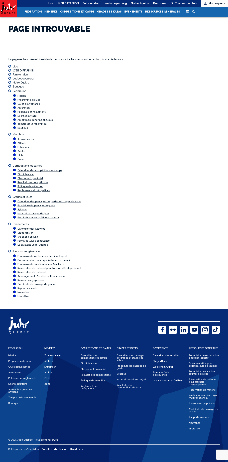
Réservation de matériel (32, 272)
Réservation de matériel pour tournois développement (49, 268)
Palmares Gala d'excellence (34, 240)
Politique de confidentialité (23, 449)
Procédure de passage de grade (36, 205)
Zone (21, 159)
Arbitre (22, 151)
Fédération (33, 11)
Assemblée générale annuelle (35, 119)
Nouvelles (23, 292)
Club (20, 155)
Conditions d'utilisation (54, 449)
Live (51, 3)
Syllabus (22, 209)
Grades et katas (109, 11)
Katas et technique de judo (33, 213)
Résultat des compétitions (33, 182)
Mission (22, 95)
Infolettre (23, 296)
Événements (133, 11)
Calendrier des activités (31, 228)
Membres (50, 11)
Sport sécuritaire (27, 115)
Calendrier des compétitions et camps (40, 170)
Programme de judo (29, 99)
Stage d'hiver (25, 232)
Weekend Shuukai (28, 236)
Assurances (24, 107)
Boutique (159, 3)
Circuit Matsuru (26, 174)
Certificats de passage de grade (36, 284)
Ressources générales (162, 11)
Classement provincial (30, 178)
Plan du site (76, 449)
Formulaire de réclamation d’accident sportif (43, 256)
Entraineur (23, 147)
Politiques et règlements (32, 111)
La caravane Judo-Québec (33, 244)
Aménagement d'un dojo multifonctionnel (42, 276)
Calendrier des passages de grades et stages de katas (49, 201)
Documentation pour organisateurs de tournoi (44, 260)
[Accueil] (8, 8)
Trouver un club (186, 3)
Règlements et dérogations (34, 190)
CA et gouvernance (29, 103)
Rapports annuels (27, 288)
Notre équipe (140, 3)
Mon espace (217, 3)
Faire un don (91, 3)
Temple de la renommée (32, 123)
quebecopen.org (115, 3)
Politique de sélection (30, 186)
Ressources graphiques (31, 280)
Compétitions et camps (77, 11)
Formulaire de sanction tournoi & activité (41, 264)
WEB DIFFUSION (68, 3)
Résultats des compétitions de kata (38, 217)
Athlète (22, 143)
